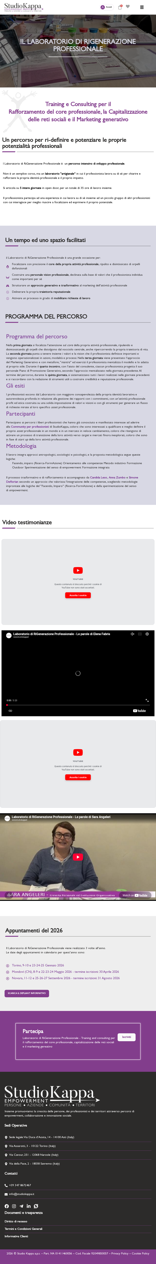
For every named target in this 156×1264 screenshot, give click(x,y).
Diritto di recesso (16, 1221)
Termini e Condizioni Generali (23, 1229)
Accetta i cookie (78, 595)
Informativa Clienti (16, 1236)
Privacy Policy (119, 1253)
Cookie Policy (140, 1253)
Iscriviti (126, 1037)
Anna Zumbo (117, 477)
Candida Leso (98, 477)
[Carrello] (120, 7)
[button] (142, 7)
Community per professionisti (30, 427)
